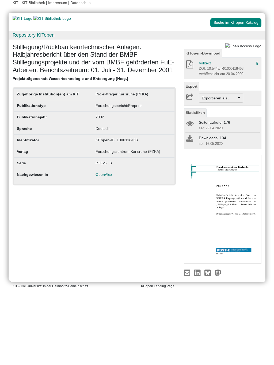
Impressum (57, 3)
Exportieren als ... (219, 98)
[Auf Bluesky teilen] (209, 272)
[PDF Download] (189, 66)
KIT (15, 3)
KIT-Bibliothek (34, 3)
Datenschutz (81, 3)
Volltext (205, 63)
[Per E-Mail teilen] (188, 272)
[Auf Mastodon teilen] (218, 272)
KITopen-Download (202, 53)
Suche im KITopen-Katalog (236, 22)
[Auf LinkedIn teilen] (197, 272)
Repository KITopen (34, 35)
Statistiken (195, 112)
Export (191, 86)
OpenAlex (104, 174)
